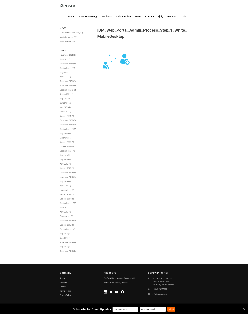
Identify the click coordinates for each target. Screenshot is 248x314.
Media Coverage (66, 37)
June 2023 (64, 59)
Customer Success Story (70, 33)
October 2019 (65, 146)
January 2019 (65, 168)
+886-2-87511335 (160, 289)
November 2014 (66, 242)
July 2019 (64, 155)
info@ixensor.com (160, 294)
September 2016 (67, 229)
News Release (65, 41)
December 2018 (66, 173)
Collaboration (123, 16)
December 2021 (66, 81)
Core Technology (88, 16)
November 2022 (66, 64)
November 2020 (66, 125)
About (71, 16)
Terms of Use (65, 291)
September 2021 (67, 90)
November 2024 (66, 55)
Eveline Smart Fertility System (116, 283)
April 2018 (64, 186)
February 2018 (66, 190)
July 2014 (64, 247)
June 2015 (64, 238)
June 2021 (64, 103)
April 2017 (64, 212)
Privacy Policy (65, 295)
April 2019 (64, 164)
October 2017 (65, 199)
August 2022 (65, 72)
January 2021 (65, 116)
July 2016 (64, 234)
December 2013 (66, 251)
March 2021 (64, 112)
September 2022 (67, 68)
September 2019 (67, 151)
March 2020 (64, 138)
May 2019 (64, 160)
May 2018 (64, 181)
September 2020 (67, 129)
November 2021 (66, 85)
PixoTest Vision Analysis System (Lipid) (119, 278)
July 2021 (64, 98)
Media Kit (63, 283)
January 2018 (65, 194)
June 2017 (64, 207)
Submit (171, 309)
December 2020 (66, 120)
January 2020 (65, 142)
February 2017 (66, 216)
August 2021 (65, 94)
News (138, 16)
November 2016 (66, 221)
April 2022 (64, 77)
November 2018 (66, 177)
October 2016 (65, 225)
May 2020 (64, 133)
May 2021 (64, 107)
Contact (149, 16)
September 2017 (67, 203)
